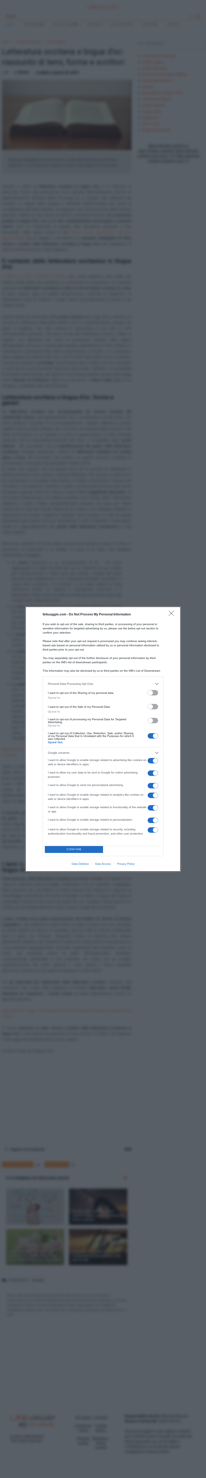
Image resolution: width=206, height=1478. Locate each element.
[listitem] (103, 684)
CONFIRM (74, 849)
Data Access (103, 863)
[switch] (153, 692)
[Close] (172, 614)
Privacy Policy (126, 863)
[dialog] (103, 739)
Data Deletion (80, 863)
